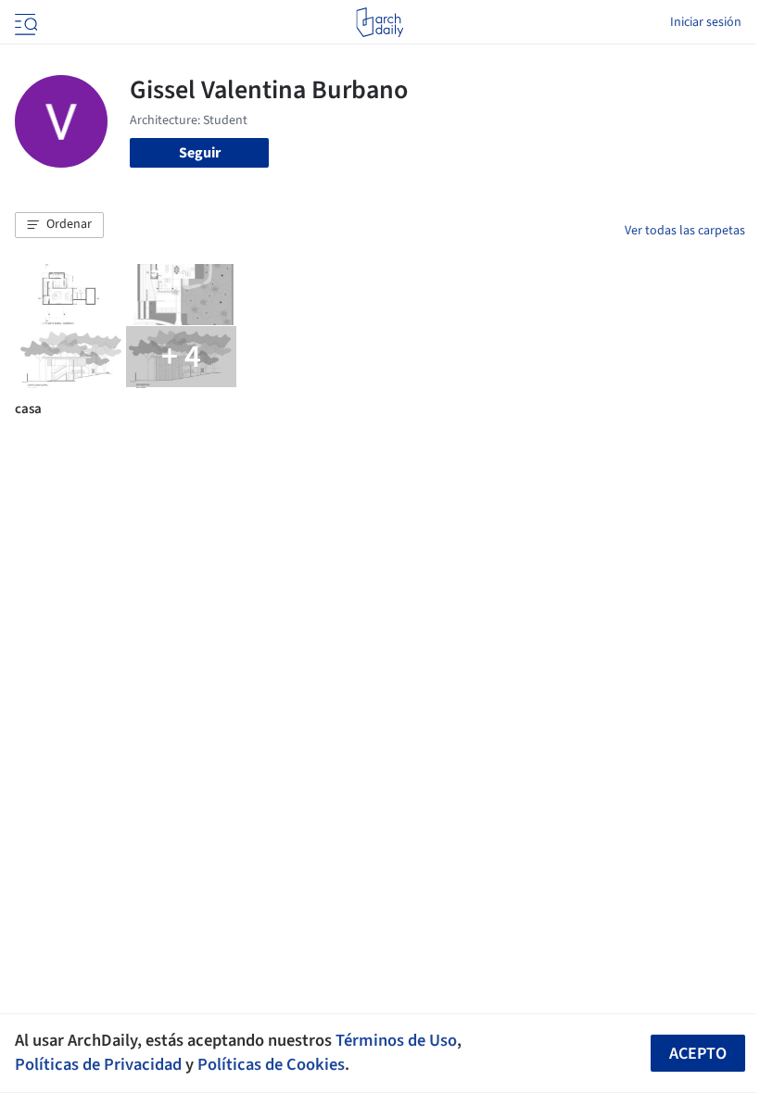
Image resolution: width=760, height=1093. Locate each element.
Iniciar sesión (705, 22)
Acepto (698, 1053)
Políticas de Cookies (271, 1064)
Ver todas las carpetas (685, 230)
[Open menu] (24, 22)
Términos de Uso (396, 1040)
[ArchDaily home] (379, 22)
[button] (59, 225)
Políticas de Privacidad (98, 1064)
